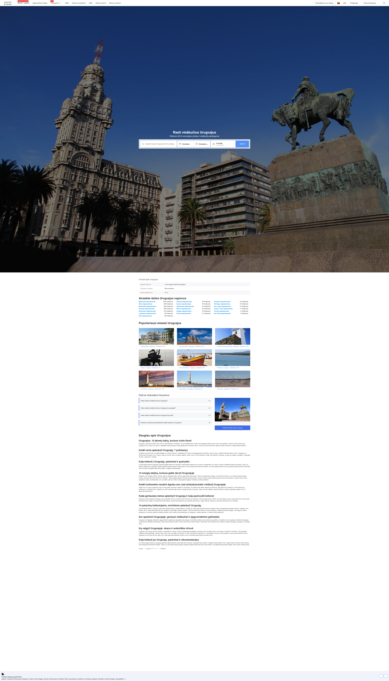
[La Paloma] (157, 379)
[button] (338, 3)
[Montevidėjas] (157, 336)
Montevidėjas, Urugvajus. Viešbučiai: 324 (153, 346)
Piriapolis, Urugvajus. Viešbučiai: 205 (228, 368)
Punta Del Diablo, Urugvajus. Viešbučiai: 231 (192, 368)
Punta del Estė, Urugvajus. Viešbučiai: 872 (191, 346)
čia (125, 679)
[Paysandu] (233, 379)
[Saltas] (157, 357)
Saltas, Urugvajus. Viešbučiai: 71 (150, 368)
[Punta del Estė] (195, 336)
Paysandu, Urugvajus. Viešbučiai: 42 (228, 389)
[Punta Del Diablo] (195, 357)
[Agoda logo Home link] (7, 3)
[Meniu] (384, 3)
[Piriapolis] (233, 357)
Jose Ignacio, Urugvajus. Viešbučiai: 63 (190, 389)
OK (383, 676)
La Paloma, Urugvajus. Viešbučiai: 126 (152, 389)
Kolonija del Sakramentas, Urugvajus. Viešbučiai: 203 (233, 346)
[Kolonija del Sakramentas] (233, 336)
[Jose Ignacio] (195, 379)
